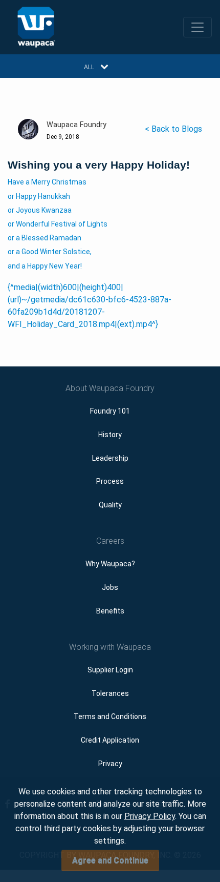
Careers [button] (110, 541)
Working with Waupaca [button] (110, 647)
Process (110, 481)
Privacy (110, 764)
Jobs (110, 587)
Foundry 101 (110, 411)
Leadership (110, 458)
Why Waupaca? (110, 564)
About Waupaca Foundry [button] (110, 388)
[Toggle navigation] (197, 27)
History (110, 434)
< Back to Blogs (173, 129)
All (89, 67)
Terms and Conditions (110, 716)
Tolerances (110, 693)
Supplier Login (110, 670)
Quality (110, 505)
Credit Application (110, 740)
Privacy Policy (149, 816)
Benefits (110, 611)
